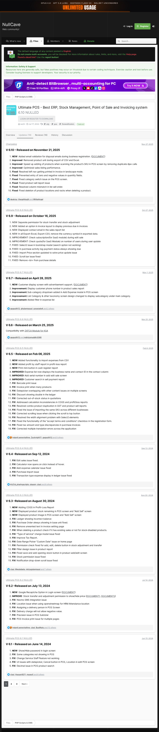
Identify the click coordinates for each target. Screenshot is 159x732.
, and (26, 199)
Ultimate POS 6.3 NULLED (19, 495)
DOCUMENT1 (93, 596)
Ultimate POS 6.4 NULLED (19, 448)
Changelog (11, 144)
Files (35, 41)
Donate (90, 41)
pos (55, 124)
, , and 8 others (31, 484)
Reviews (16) (41, 135)
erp (47, 124)
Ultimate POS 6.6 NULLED (19, 319)
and (26, 337)
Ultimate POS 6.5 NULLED (19, 348)
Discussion (67, 135)
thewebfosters (67, 124)
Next (24, 684)
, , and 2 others (32, 308)
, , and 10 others (34, 627)
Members (55, 41)
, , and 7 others (30, 569)
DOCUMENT (98, 156)
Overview (10, 135)
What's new (15, 41)
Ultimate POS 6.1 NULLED (19, 638)
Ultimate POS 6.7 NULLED (19, 272)
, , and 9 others (37, 437)
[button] (24, 41)
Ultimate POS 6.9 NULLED (19, 210)
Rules (74, 41)
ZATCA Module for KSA (36, 330)
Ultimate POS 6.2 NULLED (19, 580)
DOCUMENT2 (108, 596)
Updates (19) (25, 135)
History (54, 135)
